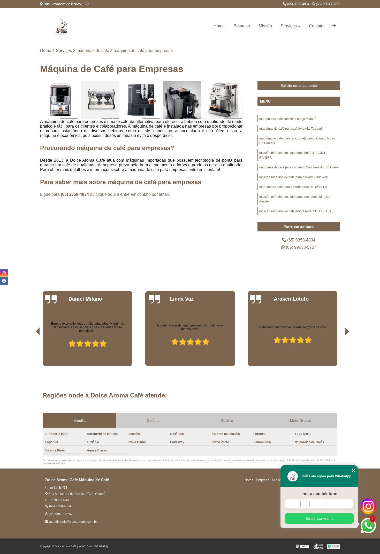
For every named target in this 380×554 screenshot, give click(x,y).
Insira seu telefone (319, 493)
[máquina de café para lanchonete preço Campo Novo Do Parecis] (141, 100)
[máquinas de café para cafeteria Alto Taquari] (100, 100)
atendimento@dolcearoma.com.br (72, 522)
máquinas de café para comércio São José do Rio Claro (298, 167)
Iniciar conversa (319, 518)
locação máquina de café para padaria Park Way (293, 177)
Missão (265, 26)
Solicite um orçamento (298, 85)
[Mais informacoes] (334, 26)
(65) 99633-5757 (327, 4)
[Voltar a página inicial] (61, 26)
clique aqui (106, 194)
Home (219, 26)
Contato (316, 26)
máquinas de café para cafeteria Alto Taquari (290, 128)
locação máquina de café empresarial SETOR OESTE (297, 211)
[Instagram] (4, 273)
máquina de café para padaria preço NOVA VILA (293, 187)
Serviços (289, 26)
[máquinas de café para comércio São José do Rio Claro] (223, 100)
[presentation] (30, 351)
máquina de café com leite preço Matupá (287, 119)
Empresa (241, 26)
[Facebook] (4, 281)
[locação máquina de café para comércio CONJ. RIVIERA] (182, 100)
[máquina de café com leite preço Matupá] (59, 100)
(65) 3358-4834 (297, 4)
